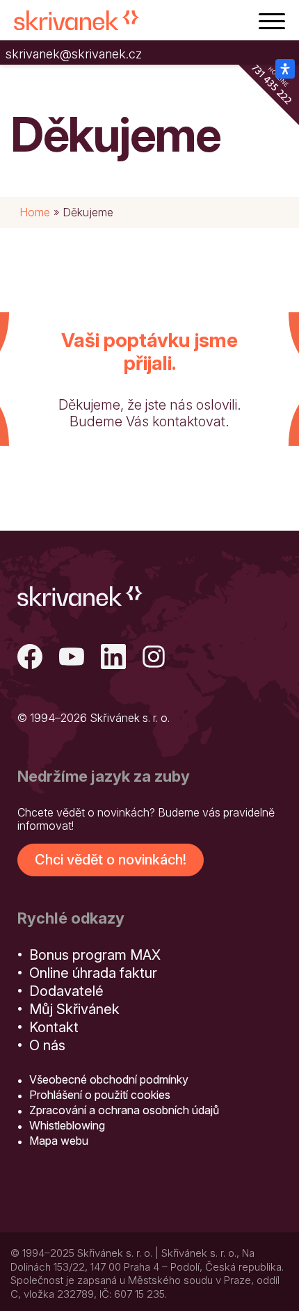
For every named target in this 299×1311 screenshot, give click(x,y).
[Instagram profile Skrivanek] (155, 658)
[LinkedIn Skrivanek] (113, 658)
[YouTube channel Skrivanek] (71, 658)
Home (34, 212)
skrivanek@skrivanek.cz (74, 54)
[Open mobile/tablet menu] (272, 20)
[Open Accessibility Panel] (285, 69)
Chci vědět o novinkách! (110, 859)
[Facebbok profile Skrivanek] (29, 658)
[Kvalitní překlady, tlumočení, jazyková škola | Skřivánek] (76, 20)
